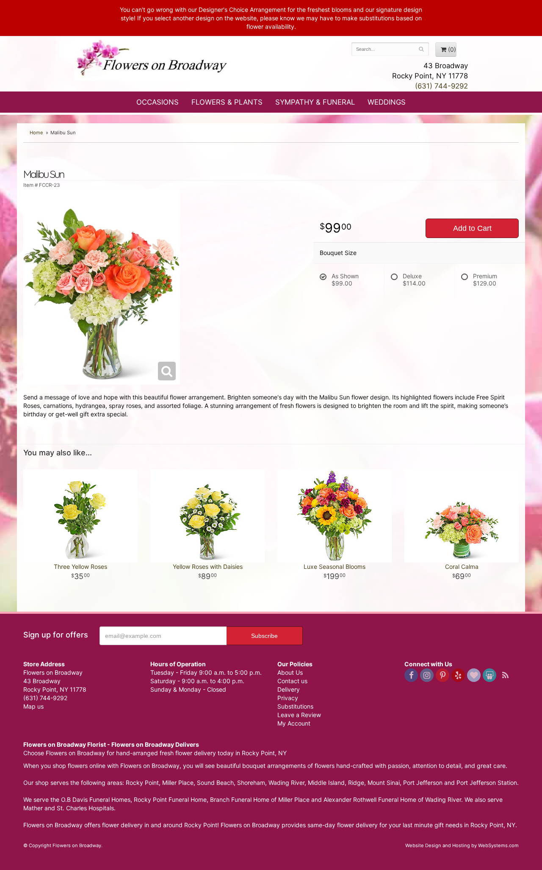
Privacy (287, 697)
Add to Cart (472, 228)
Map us (33, 706)
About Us (290, 672)
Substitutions (295, 706)
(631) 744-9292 (441, 86)
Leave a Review (299, 714)
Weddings (387, 102)
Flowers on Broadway (152, 60)
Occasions (157, 102)
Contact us (292, 680)
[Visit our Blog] (505, 675)
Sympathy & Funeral (315, 102)
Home (36, 133)
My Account (293, 723)
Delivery (288, 689)
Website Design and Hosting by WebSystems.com (462, 845)
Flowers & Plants (227, 102)
